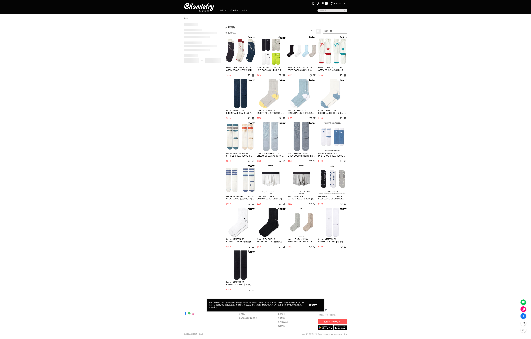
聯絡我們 (281, 326)
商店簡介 (242, 314)
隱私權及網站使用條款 (248, 318)
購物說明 (281, 314)
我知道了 (313, 305)
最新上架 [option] (328, 31)
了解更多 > (213, 307)
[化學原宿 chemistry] (199, 7)
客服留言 (281, 318)
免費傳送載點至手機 (332, 322)
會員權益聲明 (283, 322)
